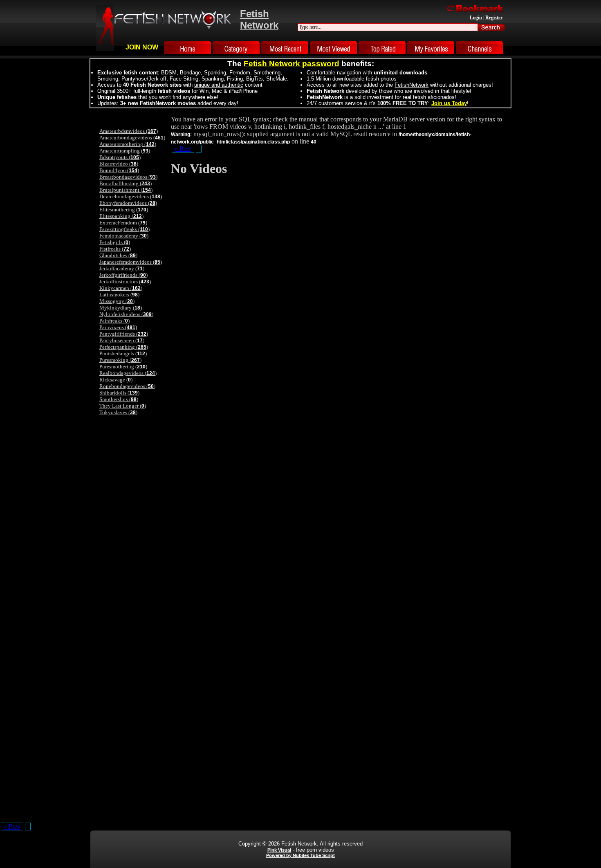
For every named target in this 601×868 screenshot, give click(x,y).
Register (493, 17)
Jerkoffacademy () (121, 268)
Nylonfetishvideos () (126, 314)
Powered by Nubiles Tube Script (300, 855)
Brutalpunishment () (125, 190)
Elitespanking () (121, 216)
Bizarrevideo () (118, 164)
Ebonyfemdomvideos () (128, 203)
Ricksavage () (115, 380)
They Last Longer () (122, 406)
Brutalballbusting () (125, 183)
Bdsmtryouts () (120, 157)
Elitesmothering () (123, 209)
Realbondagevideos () (128, 373)
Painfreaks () (114, 321)
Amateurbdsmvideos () (128, 131)
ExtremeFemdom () (123, 223)
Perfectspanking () (123, 347)
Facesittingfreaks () (124, 229)
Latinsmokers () (119, 295)
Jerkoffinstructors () (125, 281)
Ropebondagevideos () (127, 386)
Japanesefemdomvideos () (130, 262)
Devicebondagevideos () (130, 196)
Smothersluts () (118, 399)
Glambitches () (118, 255)
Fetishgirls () (114, 242)
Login (476, 17)
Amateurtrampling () (124, 151)
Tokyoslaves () (118, 412)
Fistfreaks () (115, 249)
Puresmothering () (123, 366)
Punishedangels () (123, 353)
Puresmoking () (120, 360)
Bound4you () (119, 170)
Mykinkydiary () (120, 308)
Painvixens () (118, 327)
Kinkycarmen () (120, 288)
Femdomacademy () (123, 236)
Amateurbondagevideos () (132, 138)
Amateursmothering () (127, 144)
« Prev (183, 148)
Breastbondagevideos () (128, 177)
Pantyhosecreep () (121, 340)
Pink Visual (279, 850)
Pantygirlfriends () (123, 334)
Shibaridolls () (119, 393)
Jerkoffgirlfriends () (123, 275)
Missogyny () (117, 301)
